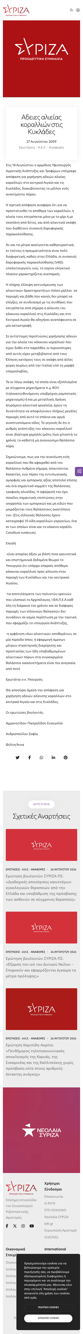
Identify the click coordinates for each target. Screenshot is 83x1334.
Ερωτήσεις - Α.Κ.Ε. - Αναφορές (41, 147)
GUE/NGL (51, 1237)
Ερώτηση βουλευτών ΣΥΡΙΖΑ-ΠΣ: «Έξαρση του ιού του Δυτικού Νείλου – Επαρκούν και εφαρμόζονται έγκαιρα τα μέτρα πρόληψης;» (41, 967)
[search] (71, 10)
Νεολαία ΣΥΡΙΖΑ (56, 1217)
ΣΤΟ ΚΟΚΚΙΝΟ (55, 1210)
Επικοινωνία (53, 1196)
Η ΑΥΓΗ (49, 1203)
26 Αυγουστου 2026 (63, 869)
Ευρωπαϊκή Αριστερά (60, 1230)
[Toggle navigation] (78, 10)
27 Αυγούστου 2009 (41, 142)
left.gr (48, 1223)
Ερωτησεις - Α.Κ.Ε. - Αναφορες (25, 869)
